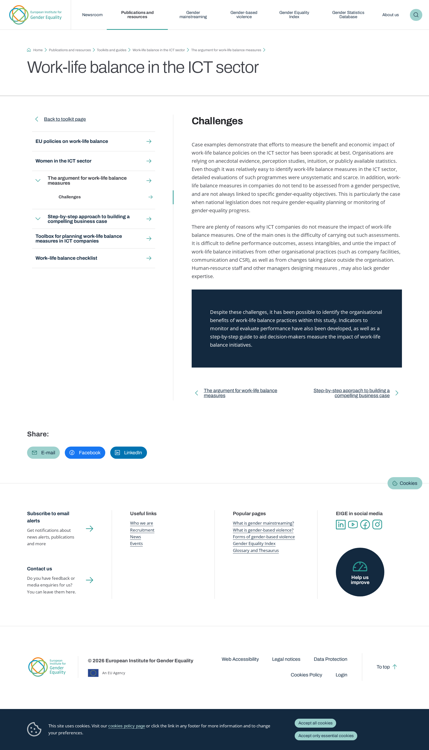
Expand (38, 180)
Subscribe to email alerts (48, 517)
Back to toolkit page (65, 119)
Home (38, 50)
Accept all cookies (315, 723)
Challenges (70, 197)
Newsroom (92, 14)
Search (416, 15)
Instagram (377, 524)
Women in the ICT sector (63, 161)
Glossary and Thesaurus (256, 550)
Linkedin (341, 524)
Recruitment (142, 530)
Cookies (408, 483)
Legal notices (286, 659)
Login (341, 674)
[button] (43, 453)
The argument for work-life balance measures (226, 50)
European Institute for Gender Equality (35, 15)
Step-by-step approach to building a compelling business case (89, 219)
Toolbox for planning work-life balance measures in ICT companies (79, 239)
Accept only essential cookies (326, 735)
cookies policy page (126, 726)
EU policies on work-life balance (72, 141)
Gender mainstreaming (193, 14)
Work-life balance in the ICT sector (159, 50)
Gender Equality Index (294, 14)
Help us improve (360, 580)
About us (390, 14)
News (135, 537)
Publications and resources (137, 14)
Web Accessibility (240, 659)
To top (383, 666)
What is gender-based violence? (263, 530)
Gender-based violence (243, 14)
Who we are (141, 523)
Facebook (365, 524)
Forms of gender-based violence (264, 537)
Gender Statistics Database (348, 14)
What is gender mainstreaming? (263, 523)
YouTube (353, 524)
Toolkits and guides (111, 50)
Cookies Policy (306, 674)
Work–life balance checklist (66, 258)
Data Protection (330, 659)
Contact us (39, 568)
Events (136, 543)
